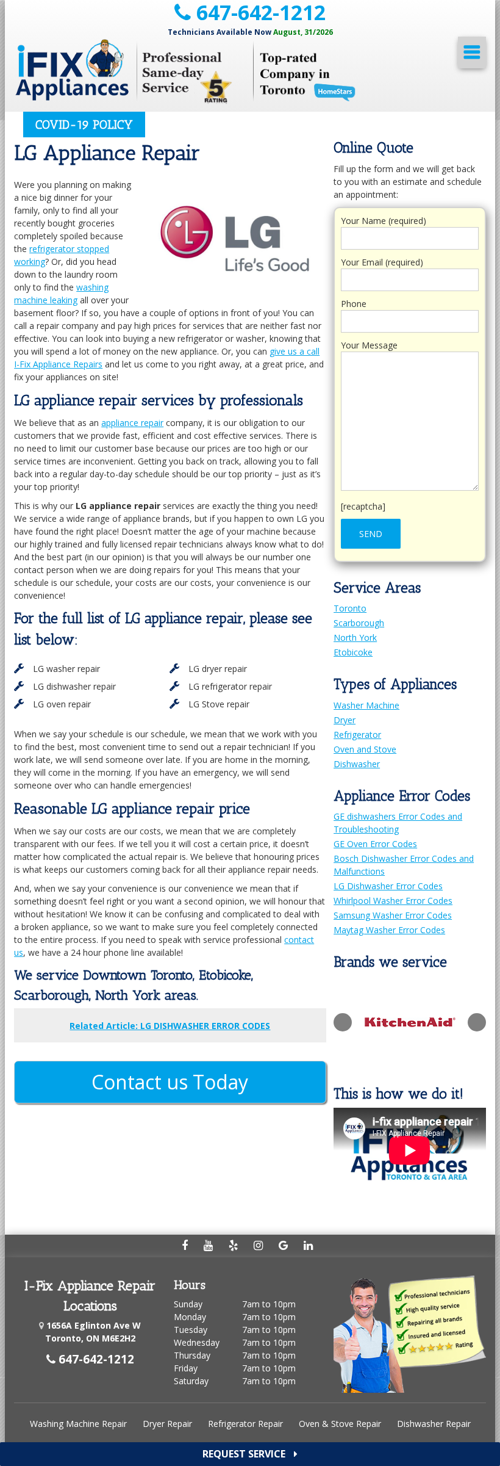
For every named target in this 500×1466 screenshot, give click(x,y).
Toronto (350, 608)
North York (355, 637)
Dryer (344, 720)
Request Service (245, 1454)
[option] (410, 1022)
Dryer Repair (167, 1423)
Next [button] (477, 1022)
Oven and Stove (365, 749)
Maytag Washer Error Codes (389, 930)
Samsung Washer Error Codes (393, 915)
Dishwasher (357, 764)
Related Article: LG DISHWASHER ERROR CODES (170, 1025)
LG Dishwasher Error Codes (388, 886)
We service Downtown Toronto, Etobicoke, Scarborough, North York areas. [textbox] (133, 985)
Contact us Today (169, 1082)
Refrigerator (357, 734)
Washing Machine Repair (78, 1423)
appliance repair (132, 422)
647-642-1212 (258, 12)
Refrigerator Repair (245, 1423)
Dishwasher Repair (434, 1423)
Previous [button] (343, 1022)
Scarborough (359, 623)
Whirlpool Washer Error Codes (393, 900)
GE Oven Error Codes (375, 844)
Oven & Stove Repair (340, 1423)
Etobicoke (353, 652)
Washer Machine (366, 705)
